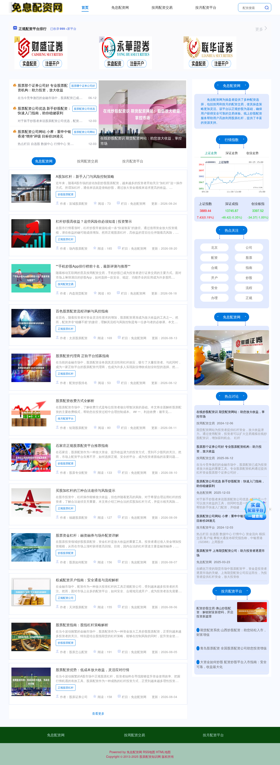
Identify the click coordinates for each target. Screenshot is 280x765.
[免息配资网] (36, 7)
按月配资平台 (205, 7)
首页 (85, 7)
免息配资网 (120, 7)
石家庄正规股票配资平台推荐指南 (82, 445)
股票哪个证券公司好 (83, 85)
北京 (214, 247)
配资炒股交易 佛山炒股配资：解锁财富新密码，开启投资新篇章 (214, 612)
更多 (259, 29)
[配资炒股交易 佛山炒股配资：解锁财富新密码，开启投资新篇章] (252, 612)
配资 (214, 257)
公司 (249, 247)
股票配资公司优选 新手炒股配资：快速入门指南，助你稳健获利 (44, 110)
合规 (214, 267)
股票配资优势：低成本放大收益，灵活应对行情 (92, 669)
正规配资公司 (66, 597)
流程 (249, 287)
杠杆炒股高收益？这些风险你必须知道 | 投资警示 (94, 221)
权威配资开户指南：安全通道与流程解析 (87, 579)
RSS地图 (149, 752)
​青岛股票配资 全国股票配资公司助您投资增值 (233, 648)
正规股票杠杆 (66, 239)
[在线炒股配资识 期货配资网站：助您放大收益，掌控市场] (142, 114)
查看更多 (98, 713)
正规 (249, 297)
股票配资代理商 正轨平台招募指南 (82, 355)
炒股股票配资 (66, 194)
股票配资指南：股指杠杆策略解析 (82, 624)
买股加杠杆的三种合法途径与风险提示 (85, 490)
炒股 (249, 277)
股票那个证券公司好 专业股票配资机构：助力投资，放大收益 (43, 87)
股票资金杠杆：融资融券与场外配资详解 (87, 535)
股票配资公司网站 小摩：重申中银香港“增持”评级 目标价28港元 (44, 134)
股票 (249, 257)
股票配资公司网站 (84, 132)
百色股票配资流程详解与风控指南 (82, 311)
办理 (214, 297)
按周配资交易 (162, 7)
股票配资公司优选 (84, 108)
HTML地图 (163, 752)
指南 (249, 267)
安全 (214, 287)
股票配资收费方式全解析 (75, 400)
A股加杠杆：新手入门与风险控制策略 (85, 176)
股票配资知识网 (150, 756)
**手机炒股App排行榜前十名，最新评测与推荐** (93, 266)
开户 (214, 277)
